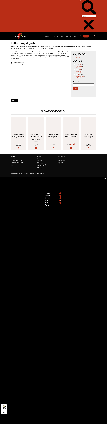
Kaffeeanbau (78, 69)
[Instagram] (12, 165)
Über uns (68, 36)
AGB (59, 164)
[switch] (4, 412)
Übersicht (78, 57)
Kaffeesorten (78, 74)
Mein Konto (39, 159)
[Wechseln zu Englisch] (80, 36)
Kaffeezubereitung (80, 76)
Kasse (38, 162)
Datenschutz (61, 159)
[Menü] (6, 405)
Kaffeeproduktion (79, 72)
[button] (89, 7)
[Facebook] (11, 165)
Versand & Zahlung (41, 164)
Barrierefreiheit (61, 160)
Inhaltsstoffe (78, 67)
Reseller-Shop (40, 169)
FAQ (38, 167)
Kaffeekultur (58, 36)
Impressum (61, 162)
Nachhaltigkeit (79, 77)
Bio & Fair (48, 36)
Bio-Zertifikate (79, 66)
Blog (75, 36)
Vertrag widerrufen (41, 165)
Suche (75, 88)
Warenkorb (39, 160)
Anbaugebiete (79, 64)
